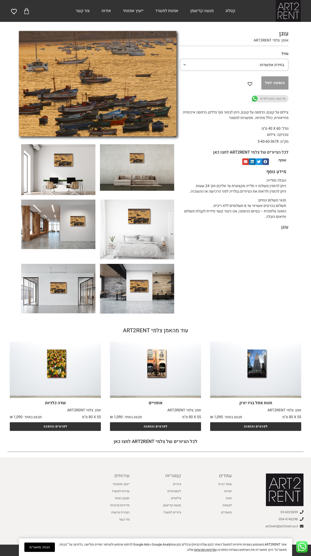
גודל (285, 54)
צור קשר (83, 11)
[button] (251, 83)
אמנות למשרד (166, 11)
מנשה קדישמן (202, 11)
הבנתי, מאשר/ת (39, 547)
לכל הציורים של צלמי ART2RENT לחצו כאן (250, 152)
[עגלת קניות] (26, 11)
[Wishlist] (14, 11)
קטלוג (230, 11)
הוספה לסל (275, 83)
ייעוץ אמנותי (133, 11)
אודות (106, 11)
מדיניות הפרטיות (205, 549)
